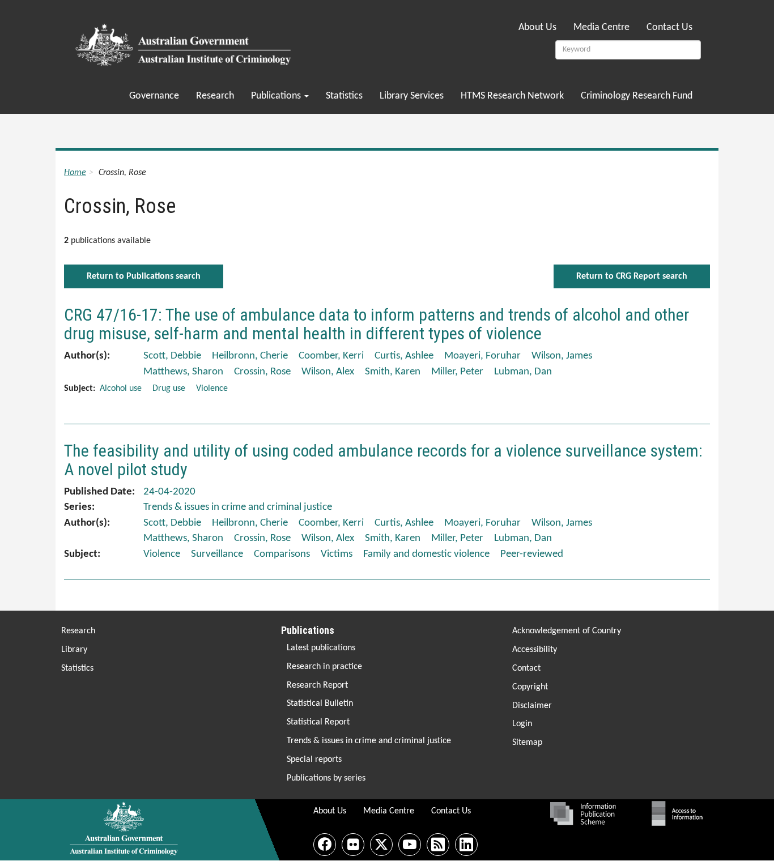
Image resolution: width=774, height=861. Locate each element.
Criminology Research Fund (636, 96)
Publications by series (326, 778)
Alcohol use (121, 388)
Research (215, 96)
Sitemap (527, 742)
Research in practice (324, 666)
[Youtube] (409, 844)
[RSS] (438, 844)
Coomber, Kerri (331, 356)
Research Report (317, 685)
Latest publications (321, 648)
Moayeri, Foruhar (482, 356)
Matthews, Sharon (183, 371)
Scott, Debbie (172, 356)
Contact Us (669, 27)
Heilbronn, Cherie (250, 356)
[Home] (185, 41)
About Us (537, 27)
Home (75, 172)
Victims (336, 554)
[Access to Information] (680, 813)
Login (522, 723)
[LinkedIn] (466, 844)
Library (74, 649)
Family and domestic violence (426, 554)
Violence (212, 388)
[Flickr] (353, 844)
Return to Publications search (144, 276)
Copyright (530, 687)
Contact (526, 668)
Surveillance (217, 554)
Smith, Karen (392, 371)
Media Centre (601, 27)
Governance (154, 96)
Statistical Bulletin (320, 703)
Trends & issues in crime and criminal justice (369, 740)
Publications (277, 96)
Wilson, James (561, 356)
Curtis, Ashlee (404, 356)
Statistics (344, 96)
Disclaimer (532, 705)
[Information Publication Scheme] (583, 813)
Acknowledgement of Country (566, 631)
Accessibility (534, 649)
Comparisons (282, 554)
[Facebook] (325, 844)
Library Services (412, 96)
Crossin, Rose (262, 371)
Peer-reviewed (531, 554)
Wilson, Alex (327, 371)
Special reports (314, 759)
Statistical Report (318, 722)
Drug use (168, 388)
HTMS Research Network (512, 96)
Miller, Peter (457, 371)
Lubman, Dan (523, 371)
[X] (381, 844)
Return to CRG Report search (631, 276)
